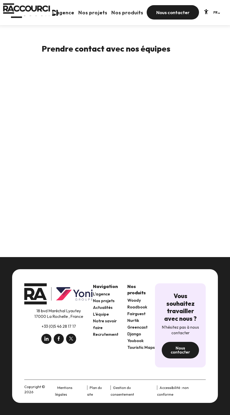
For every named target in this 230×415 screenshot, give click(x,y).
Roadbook (137, 307)
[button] (216, 12)
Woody (134, 300)
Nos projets (104, 300)
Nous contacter (180, 350)
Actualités (103, 307)
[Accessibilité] (206, 12)
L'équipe (101, 314)
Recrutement (105, 334)
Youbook (135, 340)
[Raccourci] (34, 16)
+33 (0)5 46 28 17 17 (59, 326)
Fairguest (136, 313)
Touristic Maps (141, 347)
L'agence (101, 294)
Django (134, 333)
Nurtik (133, 320)
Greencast (137, 327)
